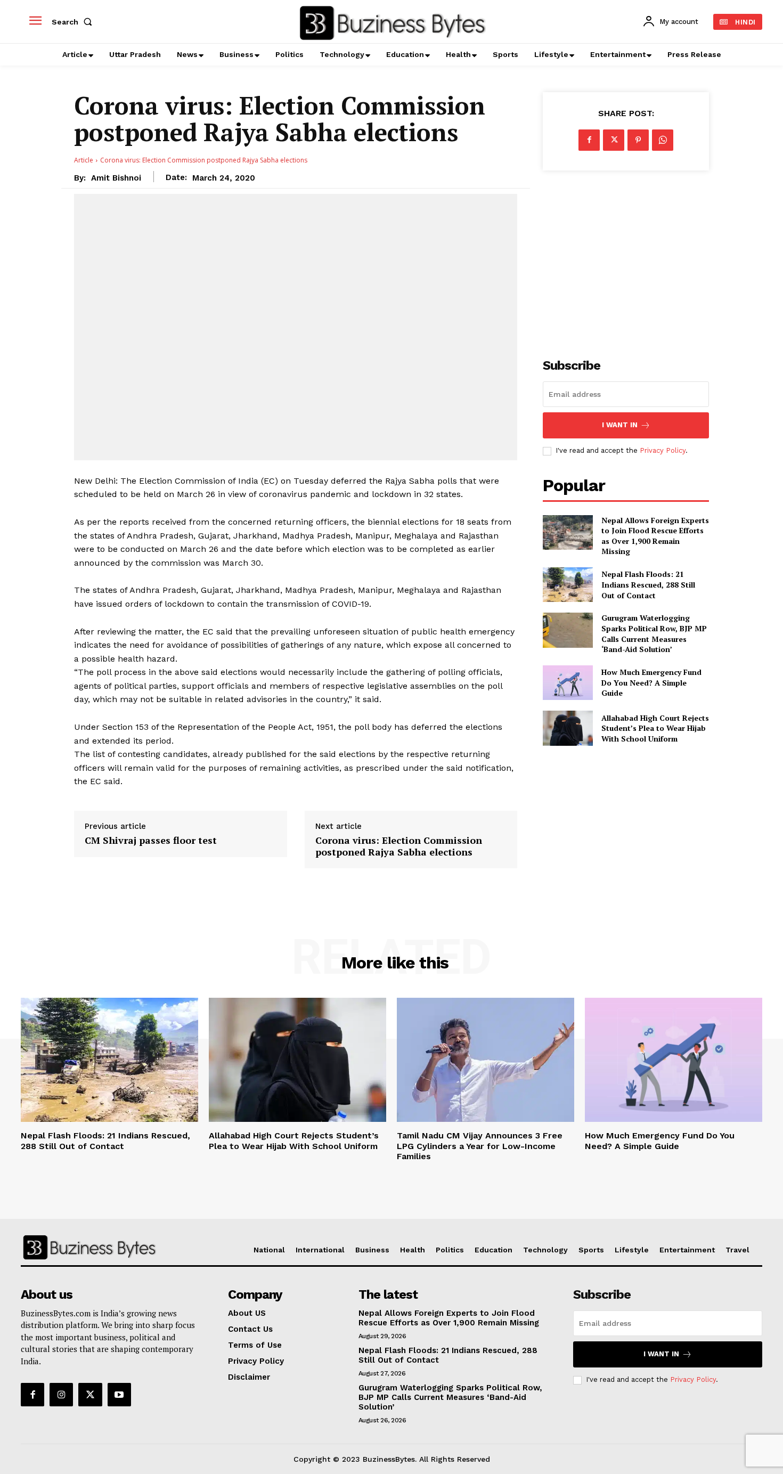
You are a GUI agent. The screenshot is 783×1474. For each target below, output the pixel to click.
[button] (74, 22)
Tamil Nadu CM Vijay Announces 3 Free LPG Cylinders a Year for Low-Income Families (479, 1145)
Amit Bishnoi (116, 178)
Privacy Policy (663, 450)
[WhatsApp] (662, 140)
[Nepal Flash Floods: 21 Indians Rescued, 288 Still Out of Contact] (567, 584)
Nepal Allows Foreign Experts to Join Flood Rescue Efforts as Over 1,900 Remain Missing (655, 536)
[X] (613, 140)
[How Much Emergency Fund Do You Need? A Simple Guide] (567, 682)
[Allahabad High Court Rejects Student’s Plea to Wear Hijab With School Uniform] (567, 728)
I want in (620, 425)
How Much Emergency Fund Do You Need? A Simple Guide (651, 682)
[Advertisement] (626, 258)
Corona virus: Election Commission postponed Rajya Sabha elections (398, 846)
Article (83, 160)
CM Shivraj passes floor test (151, 840)
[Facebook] (589, 140)
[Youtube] (119, 1394)
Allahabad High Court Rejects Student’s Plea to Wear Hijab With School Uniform (655, 728)
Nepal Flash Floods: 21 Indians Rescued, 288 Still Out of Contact (648, 584)
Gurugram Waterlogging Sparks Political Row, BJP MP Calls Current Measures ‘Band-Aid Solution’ (654, 633)
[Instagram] (61, 1394)
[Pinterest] (638, 140)
